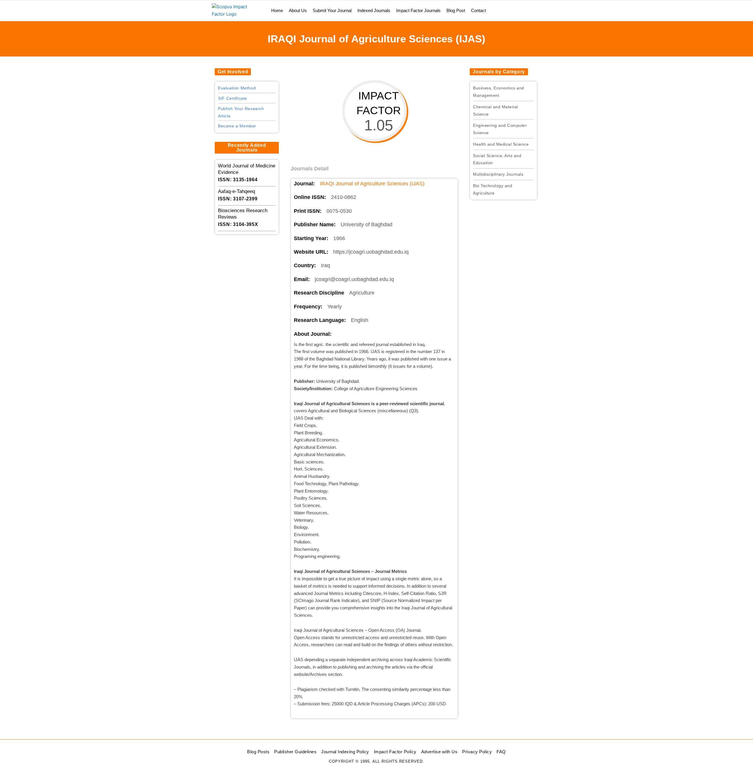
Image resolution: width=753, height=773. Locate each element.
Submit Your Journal (332, 10)
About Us (298, 10)
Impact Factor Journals (418, 10)
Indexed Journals (373, 10)
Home (277, 10)
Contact (478, 10)
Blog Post (456, 10)
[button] (233, 71)
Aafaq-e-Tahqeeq (236, 191)
